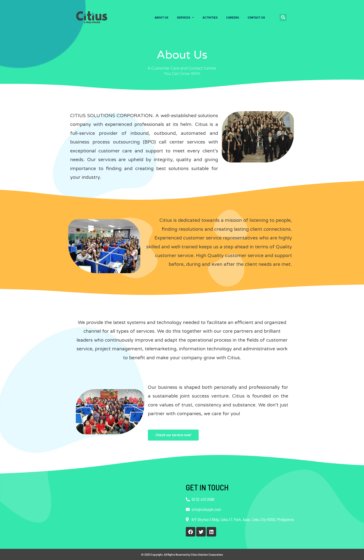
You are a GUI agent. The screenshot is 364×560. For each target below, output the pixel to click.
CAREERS (232, 17)
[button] (283, 17)
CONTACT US (256, 17)
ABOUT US (161, 17)
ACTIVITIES (210, 17)
